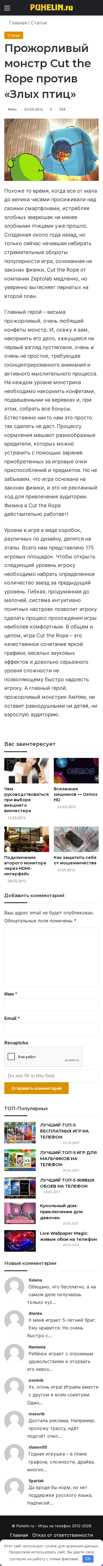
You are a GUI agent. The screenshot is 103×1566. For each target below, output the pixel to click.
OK (87, 1558)
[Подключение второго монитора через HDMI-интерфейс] (26, 839)
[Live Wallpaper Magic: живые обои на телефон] (20, 1241)
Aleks (12, 109)
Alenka (35, 1313)
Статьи (39, 23)
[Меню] (7, 9)
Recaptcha (16, 1043)
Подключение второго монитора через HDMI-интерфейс (25, 865)
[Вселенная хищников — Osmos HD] (76, 770)
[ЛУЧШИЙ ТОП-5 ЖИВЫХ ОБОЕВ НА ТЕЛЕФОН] (20, 1188)
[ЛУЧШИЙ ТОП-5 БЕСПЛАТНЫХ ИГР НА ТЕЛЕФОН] (20, 1132)
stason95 (38, 1447)
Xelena (35, 1279)
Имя (10, 994)
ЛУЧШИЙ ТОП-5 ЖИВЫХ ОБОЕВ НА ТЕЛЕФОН (67, 1183)
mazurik (37, 1413)
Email (12, 1018)
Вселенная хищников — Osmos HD (76, 794)
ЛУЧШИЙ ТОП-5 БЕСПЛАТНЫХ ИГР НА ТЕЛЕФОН (64, 1131)
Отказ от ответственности (62, 1535)
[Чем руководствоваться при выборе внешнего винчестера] (26, 770)
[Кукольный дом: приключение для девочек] (20, 1213)
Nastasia (37, 1346)
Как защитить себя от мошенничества (75, 860)
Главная (17, 23)
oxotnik (36, 1380)
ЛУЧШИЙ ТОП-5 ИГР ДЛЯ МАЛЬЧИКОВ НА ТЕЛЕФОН (68, 1158)
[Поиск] (96, 9)
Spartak (36, 1480)
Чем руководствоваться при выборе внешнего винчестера (26, 799)
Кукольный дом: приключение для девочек (61, 1211)
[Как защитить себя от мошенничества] (76, 839)
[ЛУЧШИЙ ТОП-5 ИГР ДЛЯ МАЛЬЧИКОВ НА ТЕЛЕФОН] (20, 1160)
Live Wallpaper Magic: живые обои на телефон (68, 1236)
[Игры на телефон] (51, 7)
